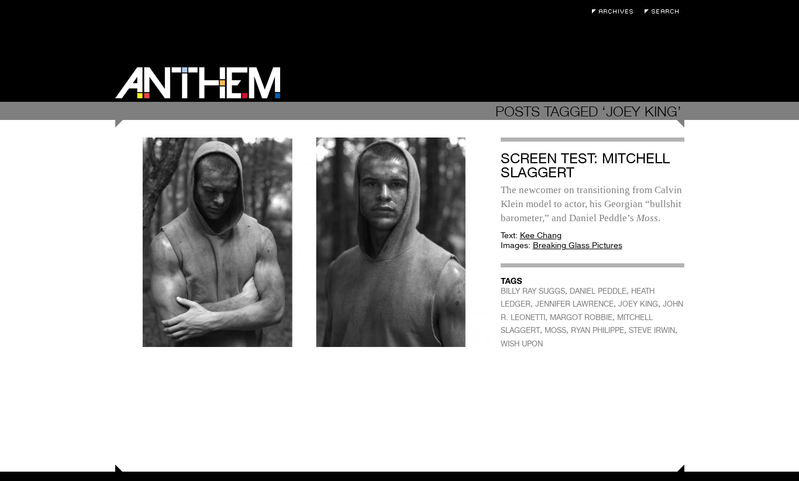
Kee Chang (541, 235)
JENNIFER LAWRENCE (574, 304)
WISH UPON (522, 343)
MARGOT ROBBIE (581, 317)
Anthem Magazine (197, 82)
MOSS (555, 330)
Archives (615, 11)
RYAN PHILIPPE (597, 330)
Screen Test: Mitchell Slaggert (585, 165)
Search (664, 11)
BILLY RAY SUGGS (533, 291)
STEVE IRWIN (652, 330)
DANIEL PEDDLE (598, 291)
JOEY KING (638, 304)
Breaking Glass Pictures (577, 245)
